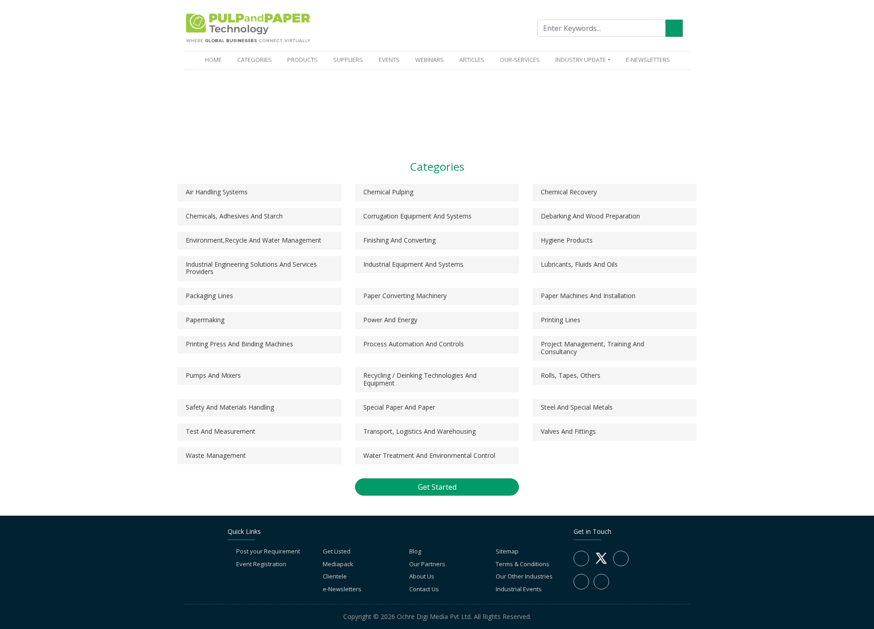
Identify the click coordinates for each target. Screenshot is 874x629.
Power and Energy (390, 319)
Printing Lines (560, 319)
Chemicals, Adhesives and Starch (234, 216)
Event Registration (261, 564)
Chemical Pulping (388, 192)
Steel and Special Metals (577, 407)
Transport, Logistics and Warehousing (419, 431)
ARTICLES (471, 60)
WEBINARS (429, 60)
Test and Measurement (220, 431)
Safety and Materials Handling (230, 407)
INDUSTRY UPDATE (580, 60)
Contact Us (424, 589)
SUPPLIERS (348, 60)
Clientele (335, 576)
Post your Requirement (268, 551)
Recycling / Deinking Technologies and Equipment (420, 379)
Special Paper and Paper (399, 407)
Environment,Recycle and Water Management (253, 240)
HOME (215, 59)
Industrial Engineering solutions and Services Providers (251, 268)
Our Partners (427, 564)
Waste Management (216, 455)
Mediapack (338, 564)
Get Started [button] (437, 487)
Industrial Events (519, 589)
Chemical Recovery (569, 192)
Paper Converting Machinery (405, 295)
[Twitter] (601, 563)
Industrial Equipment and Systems (413, 264)
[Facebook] (581, 558)
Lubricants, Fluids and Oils (579, 264)
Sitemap (507, 551)
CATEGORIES (254, 60)
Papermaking (205, 319)
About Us (421, 576)
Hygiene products (567, 240)
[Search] (674, 28)
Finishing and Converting (399, 240)
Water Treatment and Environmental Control (429, 455)
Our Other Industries (524, 576)
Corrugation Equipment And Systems (417, 216)
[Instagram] (581, 581)
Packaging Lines (209, 295)
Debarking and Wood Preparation (590, 216)
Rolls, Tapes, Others (570, 375)
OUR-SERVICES (520, 60)
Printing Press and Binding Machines (239, 344)
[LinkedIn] (621, 558)
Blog (415, 551)
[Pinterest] (601, 581)
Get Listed (337, 551)
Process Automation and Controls (413, 344)
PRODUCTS (302, 60)
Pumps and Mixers (213, 375)
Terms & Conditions (522, 564)
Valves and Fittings (568, 431)
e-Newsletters (648, 60)
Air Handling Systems (217, 192)
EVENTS (389, 60)
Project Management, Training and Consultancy (592, 348)
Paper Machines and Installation (588, 295)
